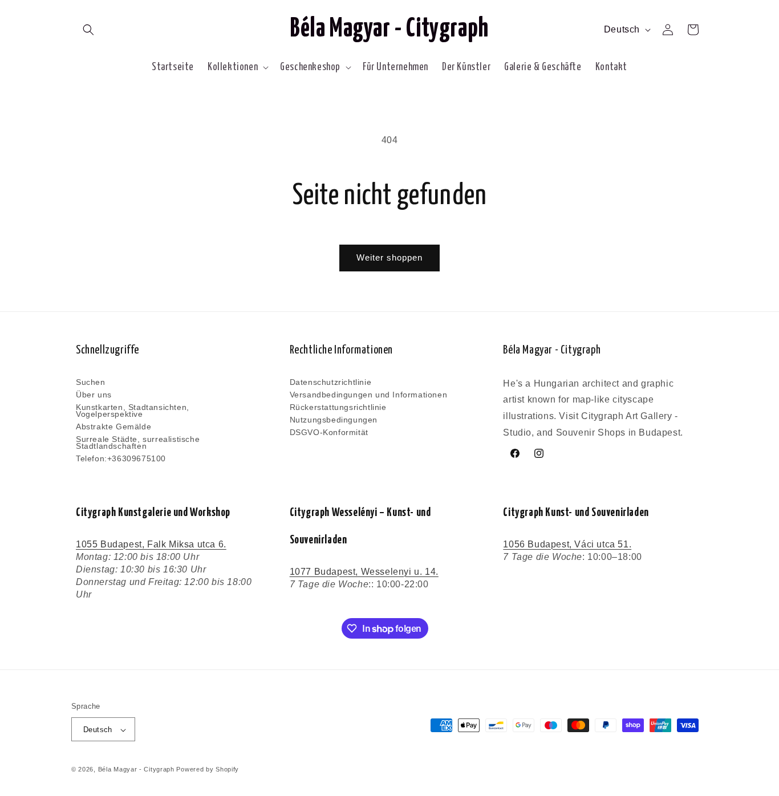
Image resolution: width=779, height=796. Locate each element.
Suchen (91, 383)
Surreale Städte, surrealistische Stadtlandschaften (138, 442)
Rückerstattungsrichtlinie (338, 407)
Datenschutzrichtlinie (331, 383)
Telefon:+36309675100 (121, 458)
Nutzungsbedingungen (334, 419)
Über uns (94, 394)
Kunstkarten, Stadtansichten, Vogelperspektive (132, 411)
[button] (88, 29)
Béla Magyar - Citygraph (136, 769)
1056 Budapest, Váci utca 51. (567, 544)
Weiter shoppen (389, 257)
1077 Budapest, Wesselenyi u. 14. (364, 571)
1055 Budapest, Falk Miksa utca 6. (151, 544)
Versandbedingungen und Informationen (369, 394)
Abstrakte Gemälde (113, 426)
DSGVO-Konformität (329, 432)
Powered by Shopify (207, 769)
